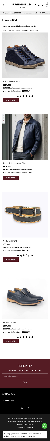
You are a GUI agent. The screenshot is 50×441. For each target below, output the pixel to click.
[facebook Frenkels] (28, 408)
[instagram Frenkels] (22, 408)
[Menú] (4, 5)
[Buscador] (34, 5)
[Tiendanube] (25, 428)
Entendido (31, 436)
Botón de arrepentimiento (25, 424)
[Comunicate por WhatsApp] (44, 426)
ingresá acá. (39, 421)
